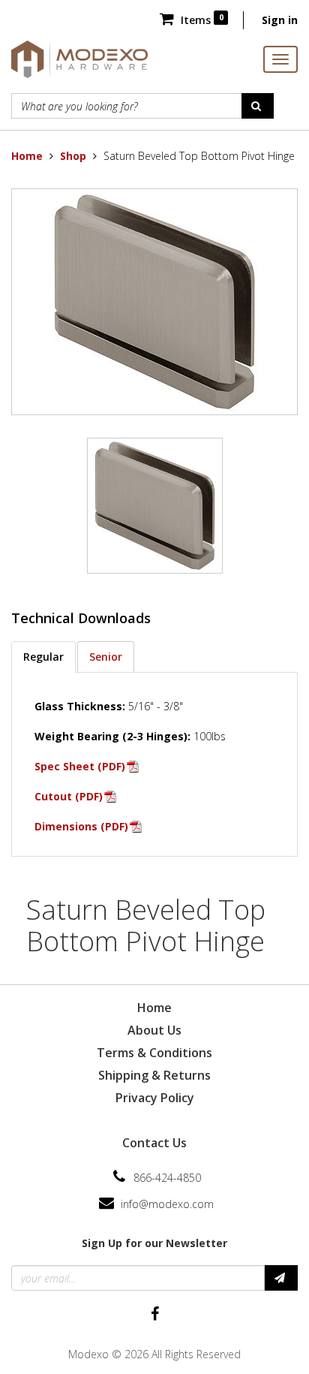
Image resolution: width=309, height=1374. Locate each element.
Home (27, 156)
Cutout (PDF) (68, 796)
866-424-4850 (167, 1178)
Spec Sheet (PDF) (79, 766)
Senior (105, 656)
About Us (155, 1030)
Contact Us (154, 1142)
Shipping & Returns (154, 1075)
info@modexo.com (167, 1204)
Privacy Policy (155, 1097)
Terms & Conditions (154, 1052)
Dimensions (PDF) (81, 826)
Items (200, 20)
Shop (73, 156)
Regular (43, 656)
